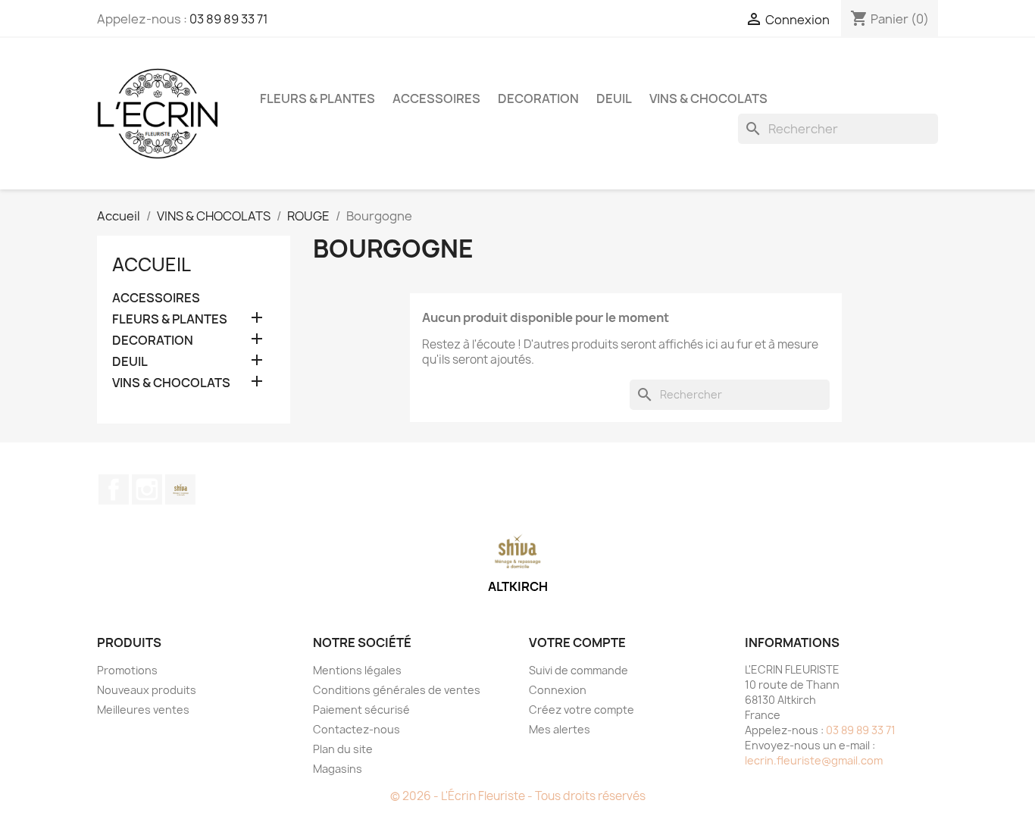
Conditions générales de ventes (396, 690)
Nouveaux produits (146, 690)
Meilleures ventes (143, 709)
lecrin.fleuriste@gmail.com (814, 760)
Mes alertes (559, 729)
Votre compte (577, 642)
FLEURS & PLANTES (317, 98)
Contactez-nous (356, 729)
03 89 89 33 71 (228, 19)
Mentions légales (357, 670)
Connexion (557, 690)
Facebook (113, 489)
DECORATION (538, 98)
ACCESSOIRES (436, 98)
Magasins (337, 768)
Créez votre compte (581, 709)
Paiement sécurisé (361, 709)
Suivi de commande (578, 670)
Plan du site (343, 749)
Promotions (127, 670)
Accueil (151, 264)
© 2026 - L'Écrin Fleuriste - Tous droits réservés (518, 796)
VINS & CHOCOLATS (708, 98)
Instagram (147, 489)
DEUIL (614, 98)
